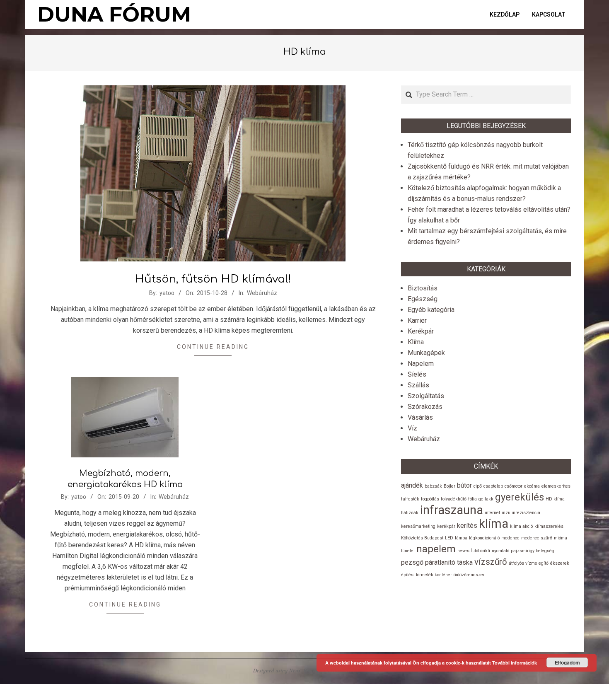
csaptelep (493, 486)
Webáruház (262, 293)
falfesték (410, 499)
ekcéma (532, 486)
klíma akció (521, 526)
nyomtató (500, 550)
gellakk (486, 499)
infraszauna (451, 510)
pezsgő (412, 562)
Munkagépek (426, 353)
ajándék (412, 485)
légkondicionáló (484, 538)
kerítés (467, 525)
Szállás (418, 385)
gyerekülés (519, 497)
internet (492, 512)
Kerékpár (421, 331)
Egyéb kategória (431, 310)
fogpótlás (430, 499)
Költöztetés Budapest (422, 538)
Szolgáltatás (426, 396)
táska (465, 562)
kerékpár (446, 526)
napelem (436, 549)
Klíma (416, 342)
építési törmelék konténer (426, 575)
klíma (493, 524)
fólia (472, 499)
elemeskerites (555, 486)
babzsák (433, 486)
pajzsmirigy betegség (532, 550)
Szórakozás (425, 407)
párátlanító (440, 562)
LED (449, 538)
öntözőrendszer (469, 575)
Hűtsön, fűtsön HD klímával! (213, 279)
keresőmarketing (418, 526)
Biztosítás (422, 288)
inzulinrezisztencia (521, 512)
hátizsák (409, 512)
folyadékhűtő (453, 499)
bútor (464, 485)
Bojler (449, 486)
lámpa (461, 538)
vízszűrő (490, 562)
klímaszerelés (548, 526)
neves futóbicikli (473, 550)
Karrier (417, 320)
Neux (295, 670)
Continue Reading (213, 346)
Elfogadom (567, 662)
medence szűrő (536, 538)
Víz (412, 428)
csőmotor (513, 486)
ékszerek (559, 563)
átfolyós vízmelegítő (529, 563)
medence (510, 538)
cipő (478, 486)
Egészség (422, 299)
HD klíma (555, 499)
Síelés (417, 374)
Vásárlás (420, 417)
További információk (514, 663)
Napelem (421, 363)
